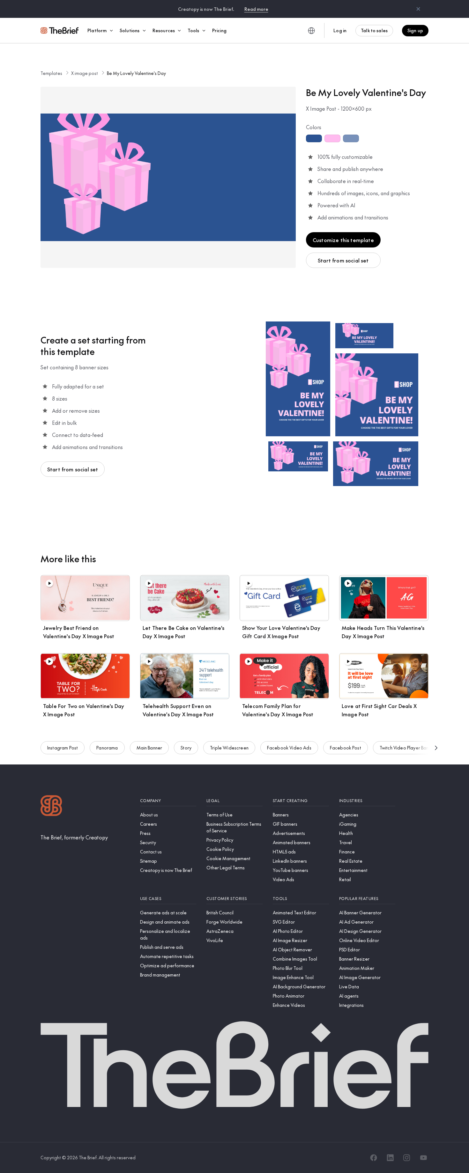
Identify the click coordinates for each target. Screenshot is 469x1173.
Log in (339, 30)
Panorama (107, 747)
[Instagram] (407, 1158)
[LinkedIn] (390, 1158)
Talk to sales (374, 30)
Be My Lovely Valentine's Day (136, 73)
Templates (51, 73)
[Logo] (51, 806)
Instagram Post (62, 747)
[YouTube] (423, 1158)
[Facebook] (373, 1158)
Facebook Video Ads (289, 747)
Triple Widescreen (229, 747)
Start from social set (343, 260)
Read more (256, 9)
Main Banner (149, 747)
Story (186, 747)
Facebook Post (345, 747)
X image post (84, 73)
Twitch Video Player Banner (407, 747)
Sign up (415, 30)
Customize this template (343, 239)
